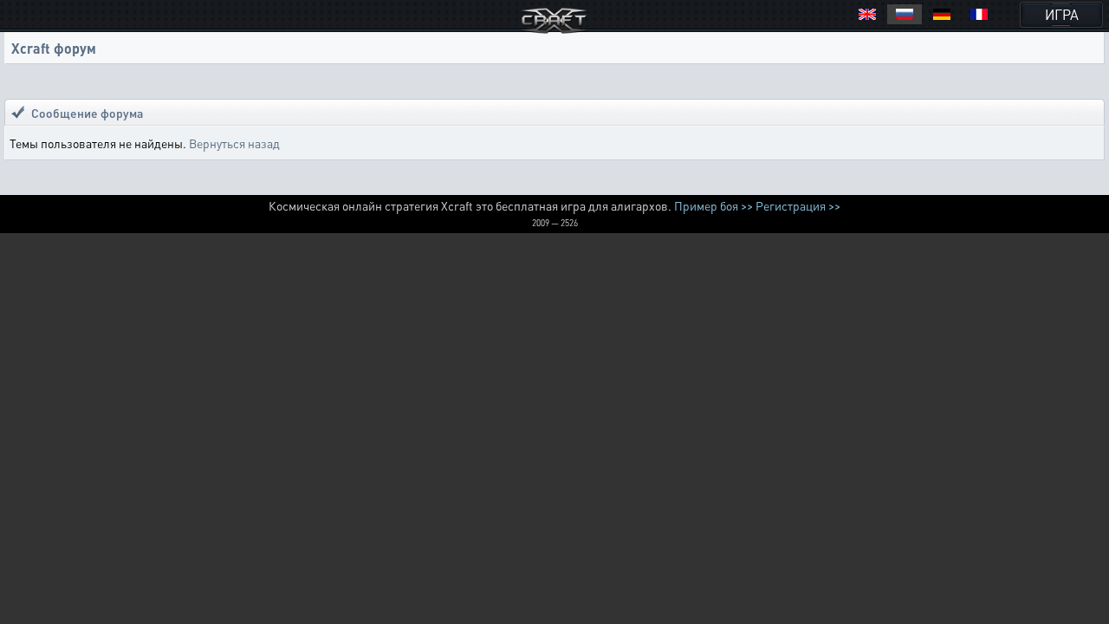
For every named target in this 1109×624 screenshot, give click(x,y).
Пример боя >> (713, 205)
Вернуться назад (234, 143)
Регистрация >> (798, 205)
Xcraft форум (53, 48)
